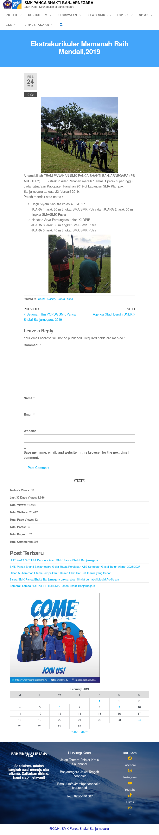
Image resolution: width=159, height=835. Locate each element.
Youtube (129, 789)
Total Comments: (22, 541)
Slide (70, 299)
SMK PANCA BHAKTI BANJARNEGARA (58, 2)
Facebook (130, 765)
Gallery (51, 299)
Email (29, 414)
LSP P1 (123, 15)
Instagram (129, 777)
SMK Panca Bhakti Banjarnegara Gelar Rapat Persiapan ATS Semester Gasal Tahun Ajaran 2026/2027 (75, 566)
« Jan (74, 731)
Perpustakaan (35, 25)
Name (29, 398)
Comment (32, 345)
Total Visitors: (19, 512)
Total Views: (18, 505)
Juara (61, 299)
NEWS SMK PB (99, 15)
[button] (61, 24)
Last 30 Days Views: (24, 497)
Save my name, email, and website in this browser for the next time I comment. (76, 455)
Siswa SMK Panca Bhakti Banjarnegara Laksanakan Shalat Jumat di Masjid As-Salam (64, 579)
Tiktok (130, 802)
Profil (12, 15)
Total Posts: (18, 527)
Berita (41, 299)
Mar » (84, 731)
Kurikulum (38, 15)
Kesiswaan (67, 15)
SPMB (144, 15)
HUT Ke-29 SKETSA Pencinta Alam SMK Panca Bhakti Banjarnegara (54, 560)
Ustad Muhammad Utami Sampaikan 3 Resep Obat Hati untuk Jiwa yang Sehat (60, 573)
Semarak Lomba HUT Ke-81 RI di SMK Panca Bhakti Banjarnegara (52, 586)
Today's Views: (20, 490)
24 (139, 720)
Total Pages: (18, 534)
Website (30, 430)
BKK (9, 25)
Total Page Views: (22, 519)
